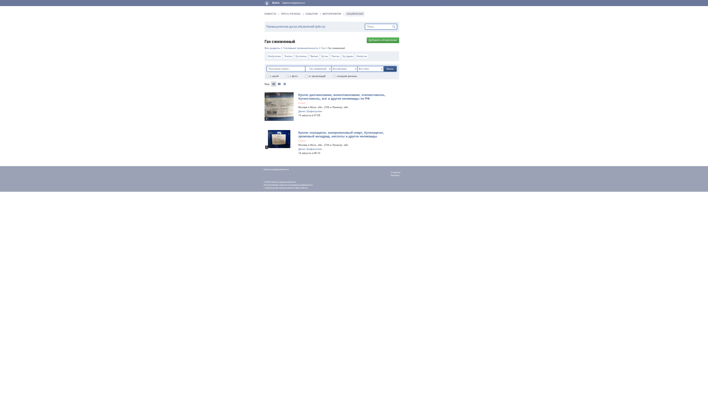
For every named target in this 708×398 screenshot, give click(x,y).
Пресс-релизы (291, 14)
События (311, 14)
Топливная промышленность (300, 48)
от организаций (317, 76)
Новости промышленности (283, 182)
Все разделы (272, 48)
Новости (270, 14)
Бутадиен (348, 56)
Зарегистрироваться (293, 2)
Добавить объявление (383, 40)
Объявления (354, 14)
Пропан (314, 56)
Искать (390, 69)
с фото (294, 76)
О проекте (395, 172)
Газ (323, 48)
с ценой (274, 76)
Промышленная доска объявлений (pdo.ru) (295, 26)
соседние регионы (347, 76)
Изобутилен (274, 56)
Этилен (288, 56)
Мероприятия (331, 14)
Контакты (395, 175)
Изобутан (362, 56)
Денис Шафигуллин (310, 111)
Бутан (324, 56)
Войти (276, 2)
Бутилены (301, 56)
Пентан (335, 56)
